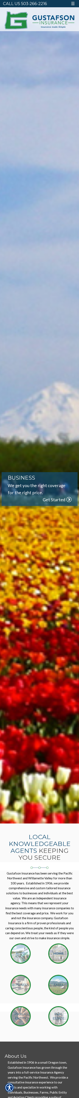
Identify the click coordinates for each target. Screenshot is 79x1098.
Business (20, 985)
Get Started (54, 499)
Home (58, 953)
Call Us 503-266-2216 (25, 3)
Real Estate (58, 1016)
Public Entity (20, 1016)
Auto (20, 953)
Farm (58, 985)
